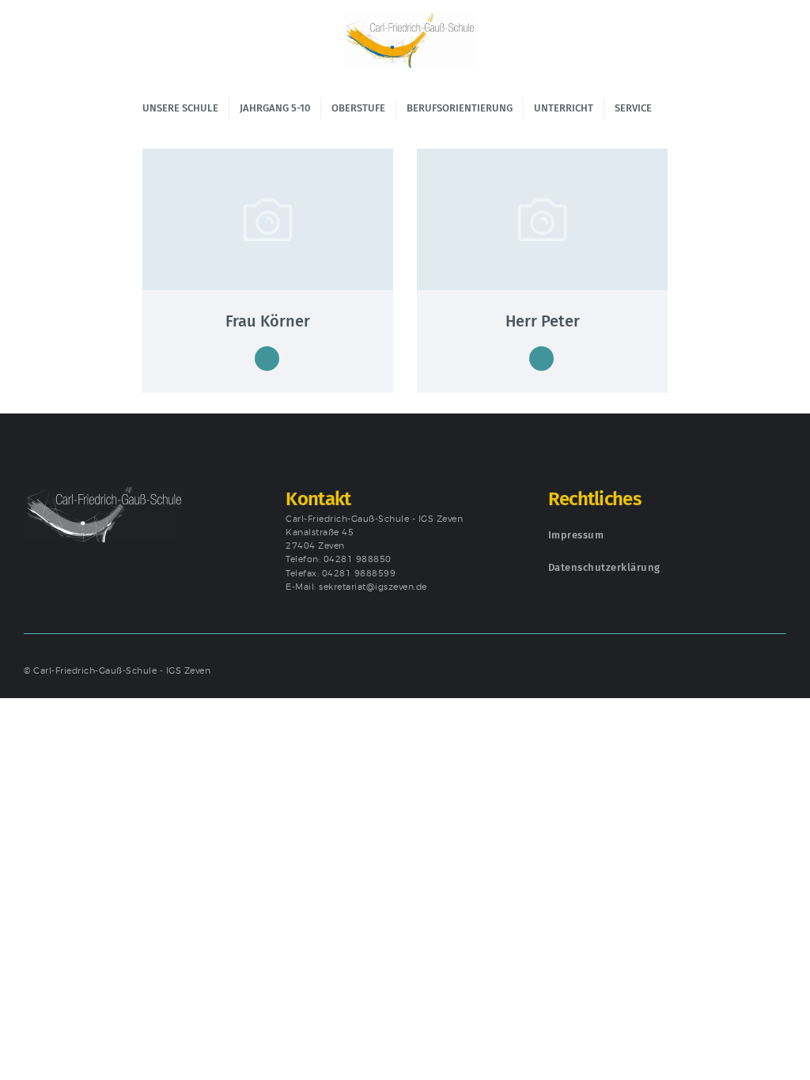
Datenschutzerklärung (604, 567)
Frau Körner (267, 321)
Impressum (576, 535)
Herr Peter (542, 321)
